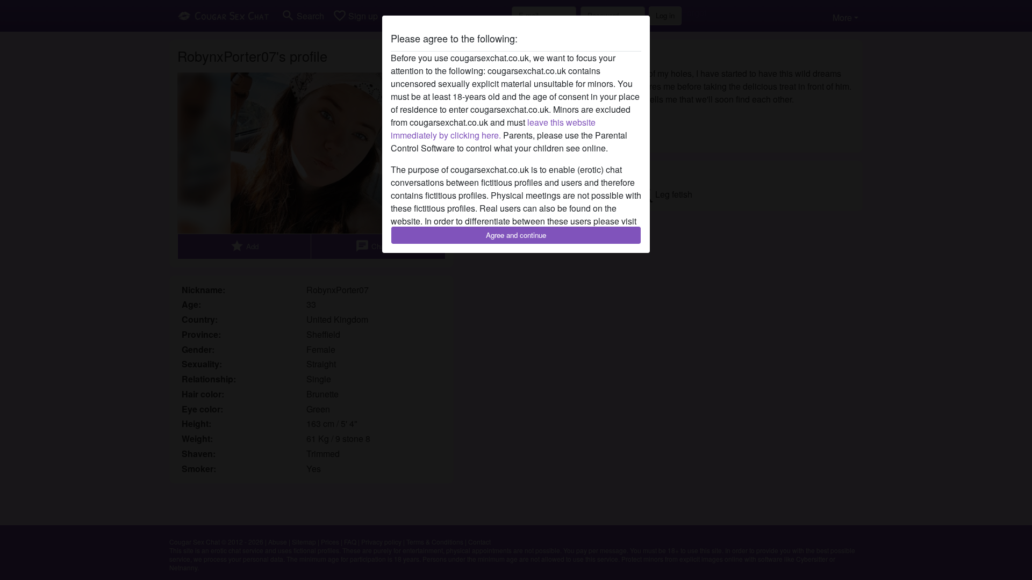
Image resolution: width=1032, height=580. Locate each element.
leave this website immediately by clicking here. (493, 128)
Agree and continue (516, 235)
